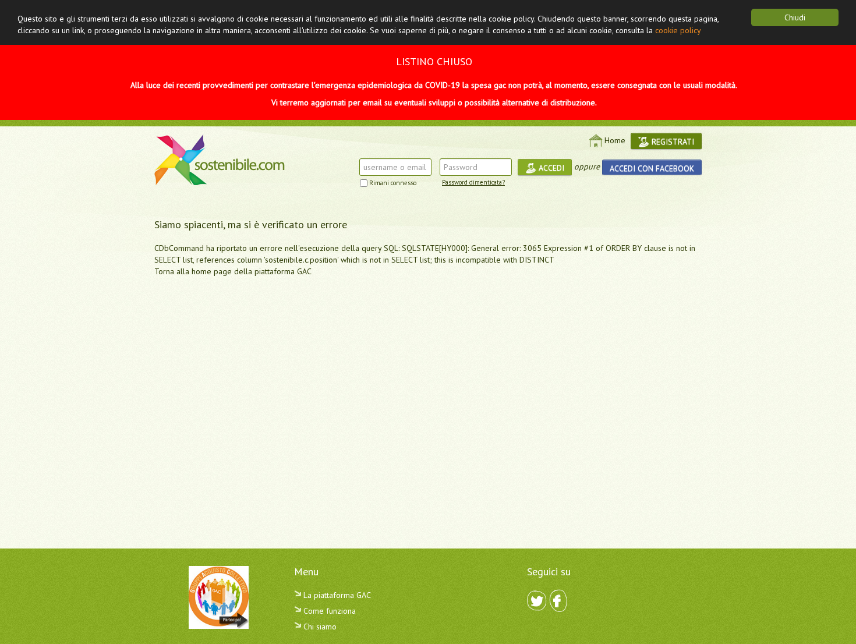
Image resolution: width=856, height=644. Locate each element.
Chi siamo (319, 626)
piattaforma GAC (283, 271)
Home (614, 140)
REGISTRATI (671, 141)
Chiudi (794, 17)
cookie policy (678, 30)
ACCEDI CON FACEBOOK (652, 168)
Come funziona (328, 611)
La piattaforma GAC (336, 595)
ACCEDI (550, 167)
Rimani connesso (392, 183)
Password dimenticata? (473, 182)
